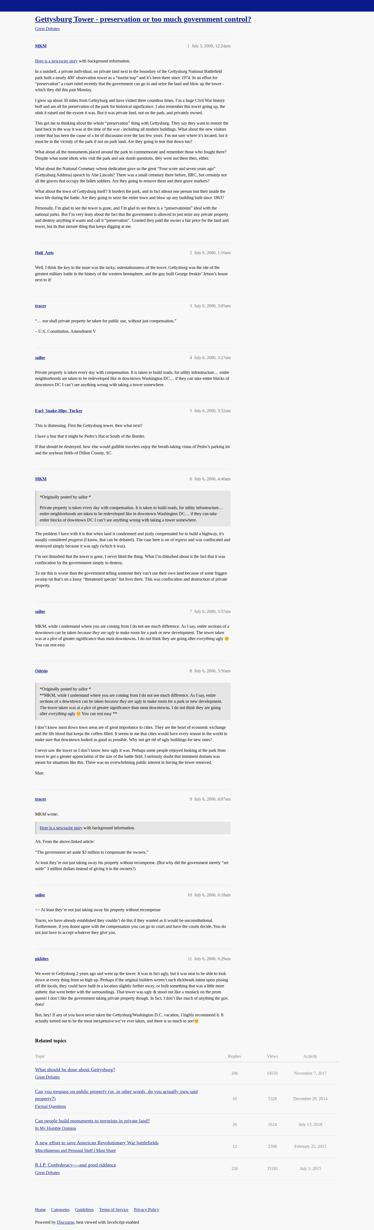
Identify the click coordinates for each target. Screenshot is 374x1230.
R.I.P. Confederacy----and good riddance (75, 1165)
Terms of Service (113, 1209)
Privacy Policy (146, 1209)
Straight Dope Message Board (29, 5)
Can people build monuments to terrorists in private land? (92, 1120)
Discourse (65, 1222)
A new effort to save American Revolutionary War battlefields (97, 1142)
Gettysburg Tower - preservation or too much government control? (143, 19)
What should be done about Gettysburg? (75, 1069)
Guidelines (84, 1209)
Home (40, 1209)
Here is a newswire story (56, 61)
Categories (60, 1209)
